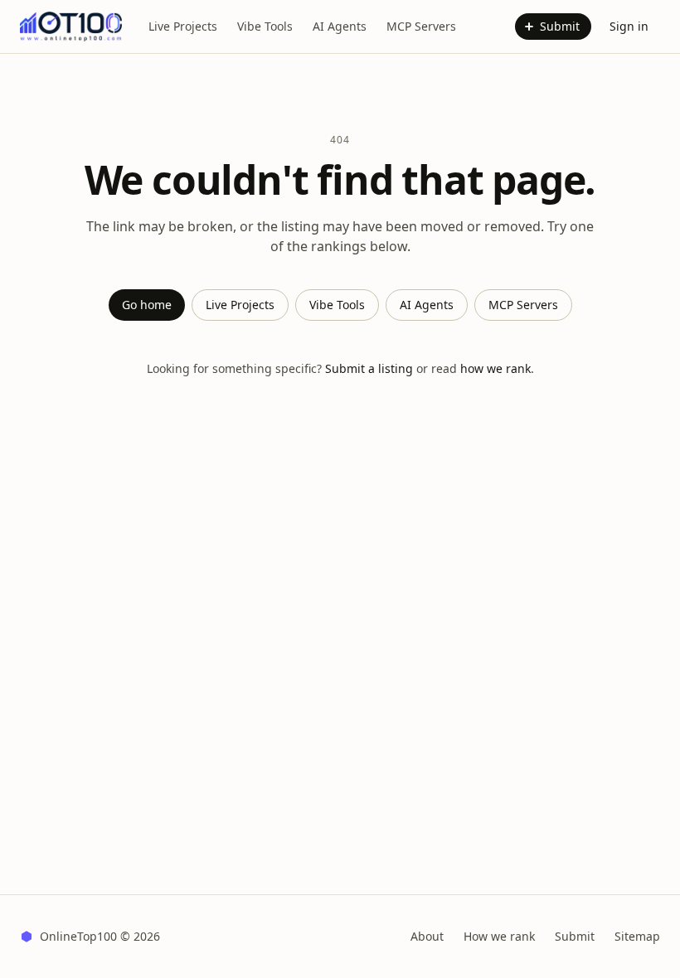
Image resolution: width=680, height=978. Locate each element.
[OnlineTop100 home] (71, 26)
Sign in (629, 26)
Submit (560, 26)
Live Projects (182, 26)
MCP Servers (421, 26)
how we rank (495, 368)
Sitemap (637, 936)
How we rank (499, 936)
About (427, 936)
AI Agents (340, 26)
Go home (147, 304)
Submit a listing (369, 368)
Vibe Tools (265, 26)
